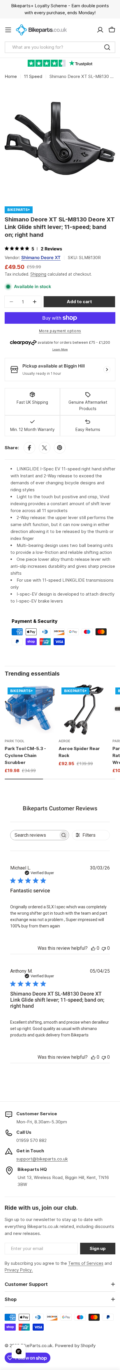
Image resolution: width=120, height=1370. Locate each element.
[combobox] (60, 47)
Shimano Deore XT (41, 257)
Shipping (38, 274)
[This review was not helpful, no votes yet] (104, 948)
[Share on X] (44, 448)
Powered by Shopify (75, 1345)
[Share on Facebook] (29, 448)
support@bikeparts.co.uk (42, 1159)
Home (11, 76)
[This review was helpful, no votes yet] (93, 948)
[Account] (100, 29)
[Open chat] (19, 1351)
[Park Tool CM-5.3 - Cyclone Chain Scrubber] (30, 710)
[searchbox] (34, 835)
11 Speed (33, 76)
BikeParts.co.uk (36, 1345)
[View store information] (106, 369)
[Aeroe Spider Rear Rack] (84, 710)
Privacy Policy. (19, 1269)
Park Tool (14, 741)
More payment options (60, 331)
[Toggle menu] (8, 29)
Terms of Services (85, 1263)
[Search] (107, 47)
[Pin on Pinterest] (60, 448)
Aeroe (64, 741)
